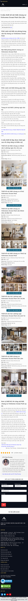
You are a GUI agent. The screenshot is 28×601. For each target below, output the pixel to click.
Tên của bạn (4, 484)
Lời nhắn (3, 494)
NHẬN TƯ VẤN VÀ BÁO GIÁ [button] (14, 188)
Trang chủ (3, 9)
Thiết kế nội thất (4, 550)
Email (2, 489)
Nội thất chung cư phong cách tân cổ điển (10, 38)
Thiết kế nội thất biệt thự (6, 552)
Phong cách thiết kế (5, 560)
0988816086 (4, 1)
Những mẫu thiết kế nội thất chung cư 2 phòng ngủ (12, 133)
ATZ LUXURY (3, 4)
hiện (11, 27)
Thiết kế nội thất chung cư (6, 554)
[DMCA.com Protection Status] (6, 589)
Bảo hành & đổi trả (5, 568)
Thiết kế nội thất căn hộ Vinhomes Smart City (11, 444)
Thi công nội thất (4, 558)
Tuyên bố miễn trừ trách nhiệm (7, 570)
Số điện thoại (17, 484)
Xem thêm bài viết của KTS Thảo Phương (11, 474)
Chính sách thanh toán (5, 566)
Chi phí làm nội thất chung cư (7, 446)
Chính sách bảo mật (5, 564)
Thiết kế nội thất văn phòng (6, 556)
